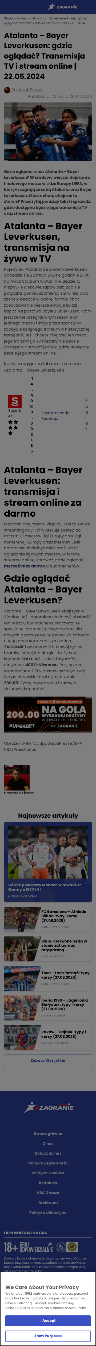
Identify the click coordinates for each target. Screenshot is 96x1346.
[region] (48, 1309)
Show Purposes (48, 1336)
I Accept (48, 1321)
